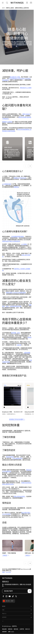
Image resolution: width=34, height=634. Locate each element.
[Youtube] (10, 608)
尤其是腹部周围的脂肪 (17, 236)
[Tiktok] (13, 608)
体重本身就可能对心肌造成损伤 (15, 241)
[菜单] (3, 2)
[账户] (26, 3)
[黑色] (4, 416)
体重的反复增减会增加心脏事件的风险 (16, 493)
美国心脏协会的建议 (19, 506)
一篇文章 (19, 352)
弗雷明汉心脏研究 (7, 123)
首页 (3, 8)
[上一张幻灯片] (25, 167)
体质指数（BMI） (16, 339)
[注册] (29, 602)
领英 (3, 583)
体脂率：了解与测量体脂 (9, 564)
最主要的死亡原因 (15, 77)
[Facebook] (3, 608)
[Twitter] (16, 608)
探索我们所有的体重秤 (16, 428)
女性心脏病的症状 (21, 467)
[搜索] (7, 3)
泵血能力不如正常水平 (22, 179)
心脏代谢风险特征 (8, 371)
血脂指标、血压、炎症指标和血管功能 (14, 307)
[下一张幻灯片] (29, 167)
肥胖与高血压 (26, 115)
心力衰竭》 (24, 244)
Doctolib (8, 583)
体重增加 (17, 188)
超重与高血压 (8, 148)
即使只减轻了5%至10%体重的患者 (18, 292)
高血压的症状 (12, 465)
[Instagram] (6, 608)
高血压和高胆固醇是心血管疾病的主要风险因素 (16, 131)
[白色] (26, 416)
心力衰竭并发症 (6, 185)
